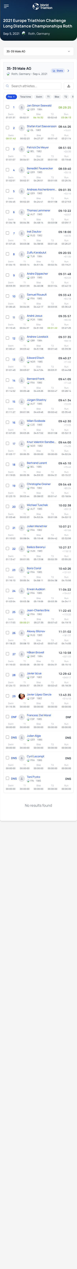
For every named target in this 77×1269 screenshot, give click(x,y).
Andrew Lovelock (37, 336)
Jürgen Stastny (36, 400)
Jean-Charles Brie (38, 610)
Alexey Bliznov (36, 631)
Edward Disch (35, 358)
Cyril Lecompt (35, 756)
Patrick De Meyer (38, 147)
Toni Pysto (33, 777)
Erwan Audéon (36, 589)
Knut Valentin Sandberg (41, 442)
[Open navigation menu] (6, 6)
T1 (48, 96)
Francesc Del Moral (39, 715)
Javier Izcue (34, 673)
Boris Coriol (34, 568)
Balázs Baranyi (36, 547)
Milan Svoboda (36, 421)
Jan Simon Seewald (39, 105)
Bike (57, 96)
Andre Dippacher (37, 273)
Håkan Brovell (35, 652)
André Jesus (34, 315)
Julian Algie (34, 736)
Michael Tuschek (37, 505)
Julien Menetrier (37, 526)
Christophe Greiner (39, 484)
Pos (10, 96)
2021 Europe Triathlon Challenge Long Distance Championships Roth (37, 23)
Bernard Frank (35, 379)
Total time (25, 96)
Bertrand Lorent (37, 463)
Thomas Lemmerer (38, 210)
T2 (65, 96)
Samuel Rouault (37, 294)
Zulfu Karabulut (36, 252)
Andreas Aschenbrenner (41, 189)
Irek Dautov (34, 231)
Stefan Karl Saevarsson (41, 126)
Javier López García (39, 694)
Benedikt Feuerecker (40, 168)
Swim (39, 96)
